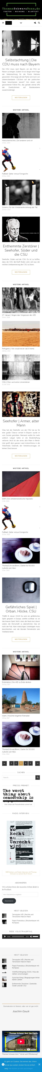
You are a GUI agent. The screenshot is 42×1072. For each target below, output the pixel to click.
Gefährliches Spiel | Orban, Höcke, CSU (21, 609)
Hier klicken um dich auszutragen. (21, 1068)
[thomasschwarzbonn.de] (21, 10)
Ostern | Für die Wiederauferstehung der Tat (19, 207)
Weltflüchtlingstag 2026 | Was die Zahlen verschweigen (25, 973)
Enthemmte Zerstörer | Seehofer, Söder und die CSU (21, 250)
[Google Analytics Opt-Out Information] (3, 1065)
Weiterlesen (21, 98)
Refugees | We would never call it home (18, 348)
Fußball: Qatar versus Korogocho (15, 174)
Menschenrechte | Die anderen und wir (17, 140)
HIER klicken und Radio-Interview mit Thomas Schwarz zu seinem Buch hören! (21, 873)
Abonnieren (9, 901)
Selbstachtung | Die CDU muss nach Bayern (21, 62)
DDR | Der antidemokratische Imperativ (17, 499)
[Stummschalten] (31, 936)
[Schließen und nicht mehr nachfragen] (39, 1065)
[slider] (36, 936)
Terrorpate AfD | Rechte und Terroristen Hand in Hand (22, 915)
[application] (21, 936)
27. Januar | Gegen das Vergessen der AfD (19, 315)
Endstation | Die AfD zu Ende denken (16, 682)
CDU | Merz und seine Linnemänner (16, 382)
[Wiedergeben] (5, 936)
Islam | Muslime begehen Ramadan (16, 716)
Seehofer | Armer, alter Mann (21, 423)
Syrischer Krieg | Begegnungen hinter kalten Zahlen (26, 978)
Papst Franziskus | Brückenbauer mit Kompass (25, 921)
